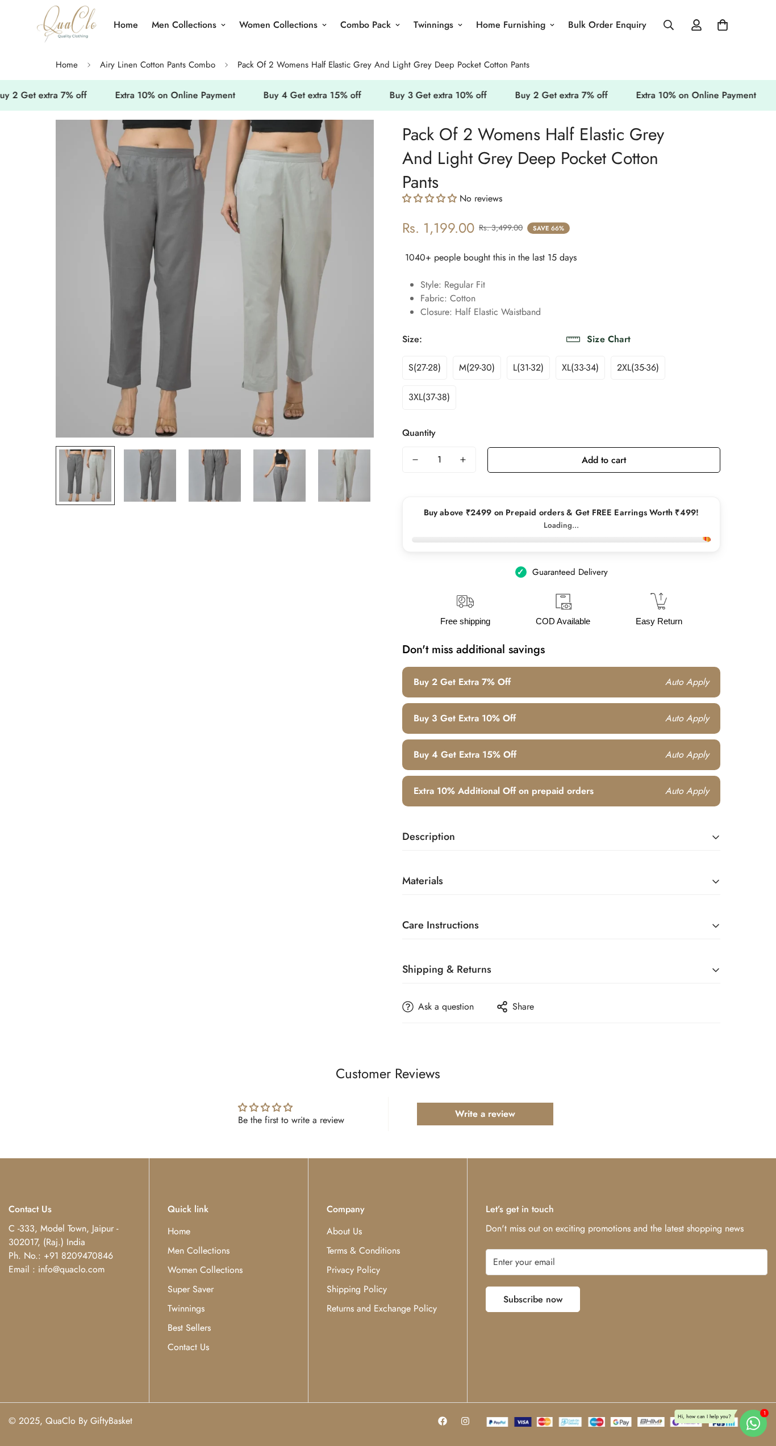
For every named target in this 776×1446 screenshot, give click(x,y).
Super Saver (191, 1289)
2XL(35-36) (638, 367)
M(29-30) (477, 367)
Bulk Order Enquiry (607, 24)
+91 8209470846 (78, 1255)
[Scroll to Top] (754, 1384)
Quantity (419, 432)
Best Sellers (189, 1327)
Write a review (485, 1113)
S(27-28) (424, 367)
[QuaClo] (67, 25)
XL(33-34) (580, 367)
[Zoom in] (349, 144)
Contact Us (188, 1346)
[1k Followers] (442, 1421)
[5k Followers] (465, 1421)
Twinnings (433, 24)
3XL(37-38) (429, 396)
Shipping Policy (357, 1289)
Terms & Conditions (363, 1250)
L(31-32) (528, 367)
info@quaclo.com (71, 1269)
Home (126, 24)
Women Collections (278, 24)
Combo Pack (365, 24)
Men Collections (184, 24)
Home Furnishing (510, 24)
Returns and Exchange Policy (382, 1308)
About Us (344, 1231)
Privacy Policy (353, 1269)
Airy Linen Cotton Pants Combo (157, 64)
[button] (723, 25)
